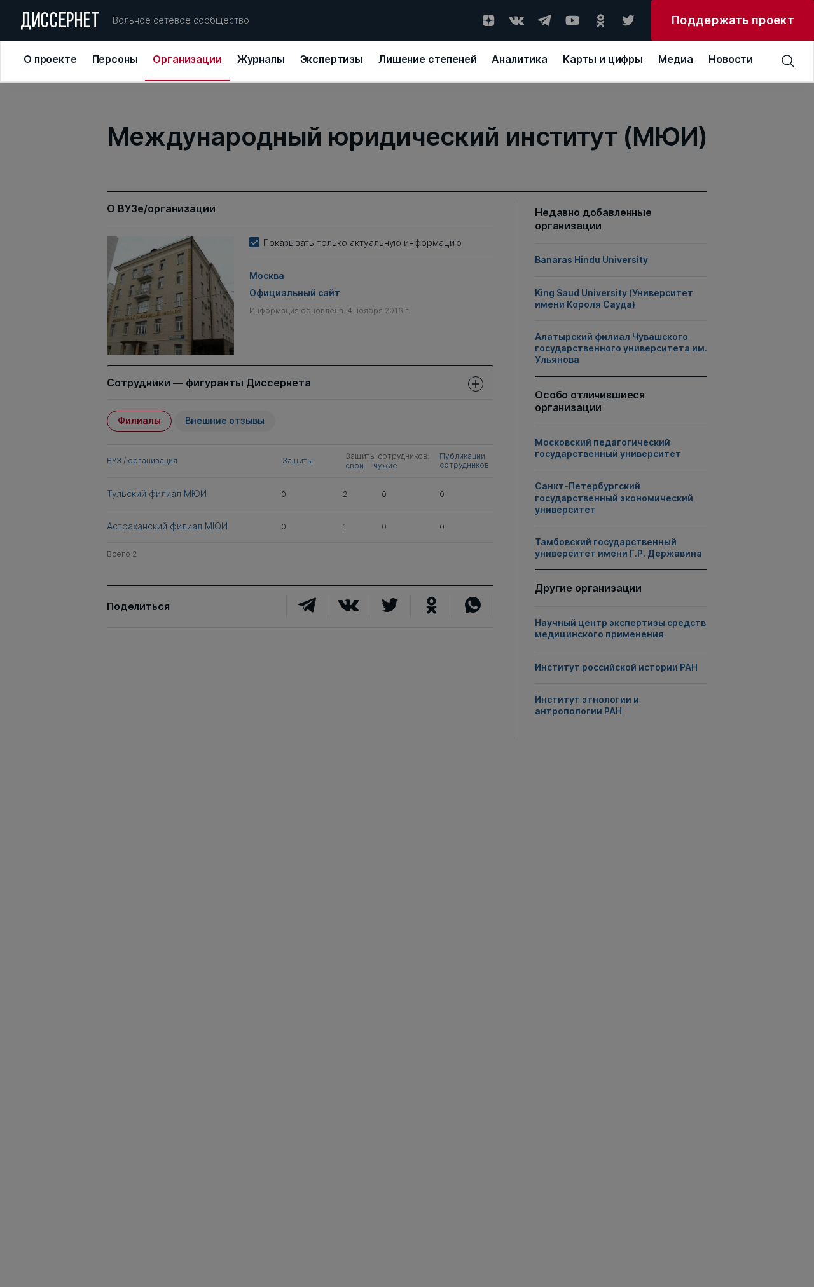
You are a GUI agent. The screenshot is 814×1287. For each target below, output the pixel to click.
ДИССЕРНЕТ (60, 22)
